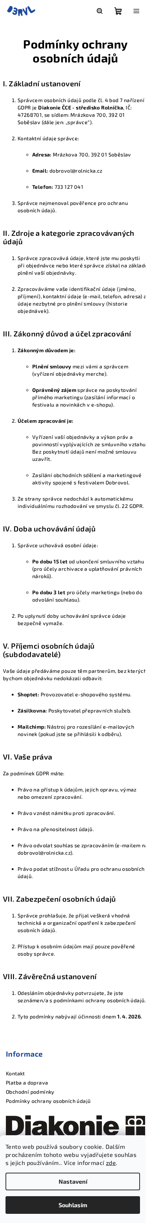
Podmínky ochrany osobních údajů (48, 1101)
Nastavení (73, 1181)
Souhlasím (73, 1204)
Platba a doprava (27, 1082)
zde (111, 1162)
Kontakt (15, 1073)
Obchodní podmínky (30, 1092)
